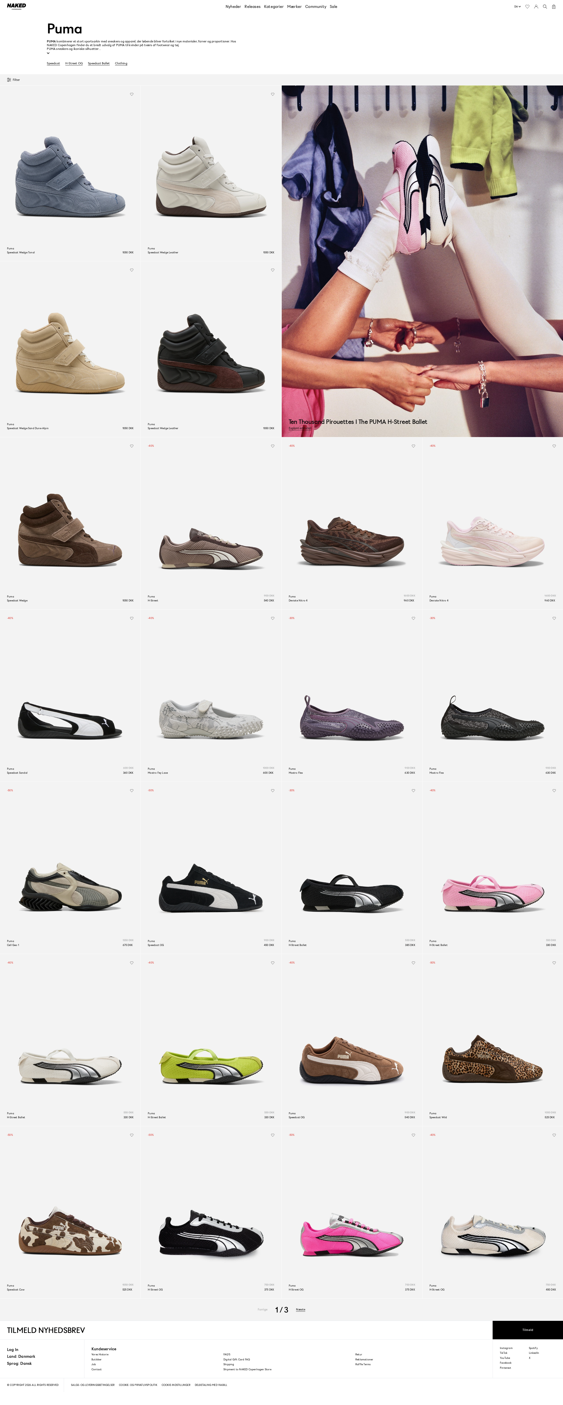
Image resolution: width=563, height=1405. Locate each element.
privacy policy (343, 732)
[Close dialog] (360, 665)
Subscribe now (310, 714)
